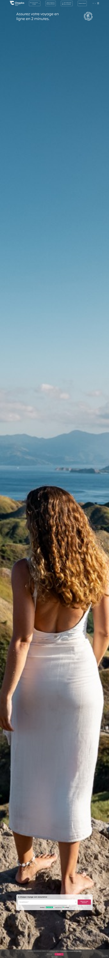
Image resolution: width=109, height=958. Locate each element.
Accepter (59, 954)
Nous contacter (67, 4)
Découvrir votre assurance (84, 902)
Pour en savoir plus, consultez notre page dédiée (70, 951)
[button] (94, 3)
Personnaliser (54, 957)
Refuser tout (49, 954)
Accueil (15, 2)
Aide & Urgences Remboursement (50, 3)
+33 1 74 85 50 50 (67, 3)
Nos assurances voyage (34, 3)
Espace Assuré (82, 3)
